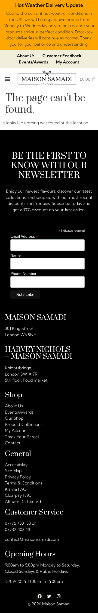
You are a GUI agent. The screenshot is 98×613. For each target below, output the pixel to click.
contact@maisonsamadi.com (32, 539)
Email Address (24, 236)
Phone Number (23, 274)
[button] (7, 79)
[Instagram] (58, 596)
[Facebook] (39, 596)
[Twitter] (49, 596)
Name (15, 255)
